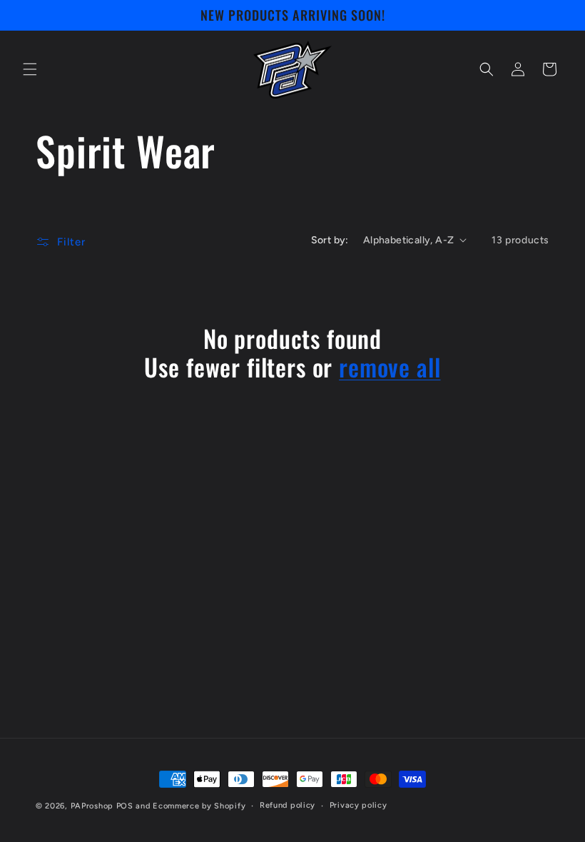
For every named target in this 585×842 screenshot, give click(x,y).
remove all (389, 367)
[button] (30, 69)
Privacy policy (358, 805)
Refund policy (287, 805)
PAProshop (92, 806)
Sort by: (330, 240)
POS (124, 806)
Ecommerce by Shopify (199, 806)
